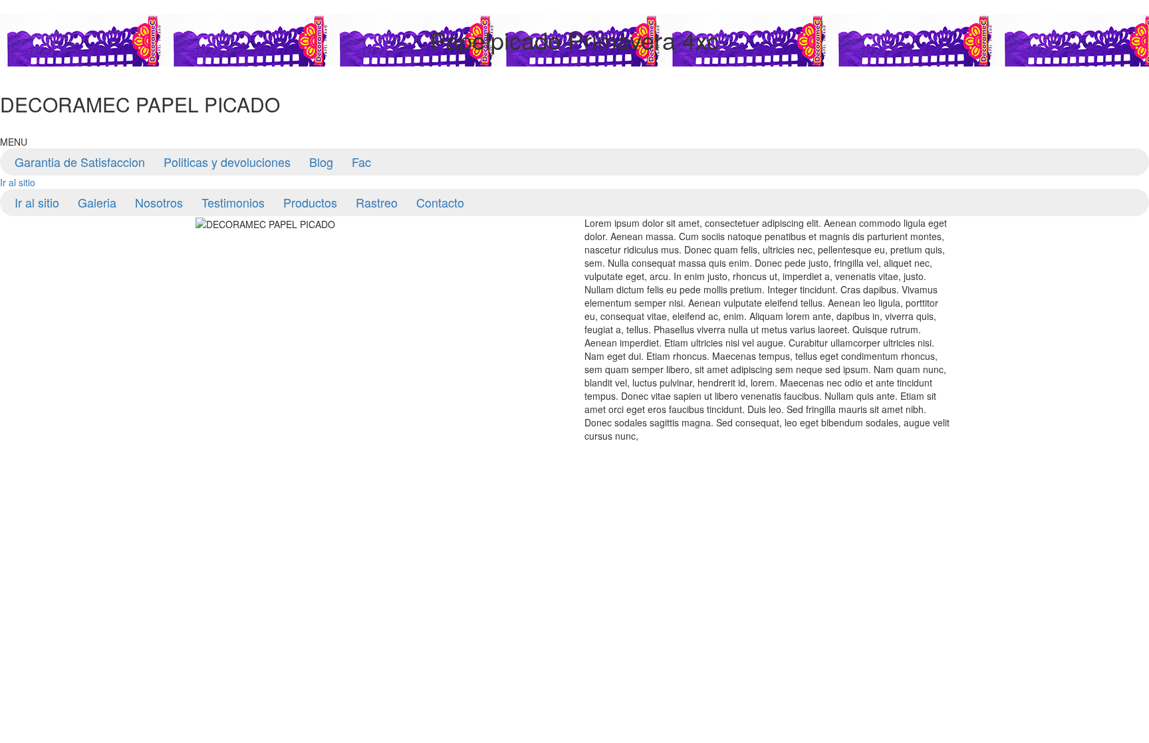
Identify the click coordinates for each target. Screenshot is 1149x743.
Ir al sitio (17, 182)
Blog (321, 161)
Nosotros (159, 202)
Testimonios (233, 202)
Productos (310, 202)
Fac (361, 161)
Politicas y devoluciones (227, 161)
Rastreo (377, 202)
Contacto (440, 202)
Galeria (97, 202)
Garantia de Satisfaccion (80, 161)
